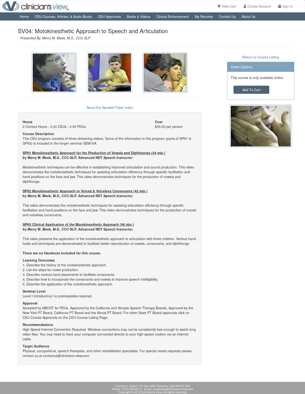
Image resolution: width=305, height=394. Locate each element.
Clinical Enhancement (172, 16)
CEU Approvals (109, 16)
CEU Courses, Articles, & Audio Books (63, 16)
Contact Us (227, 16)
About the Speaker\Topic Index (109, 107)
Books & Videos (138, 16)
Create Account (259, 6)
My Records (204, 16)
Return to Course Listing (260, 57)
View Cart (228, 6)
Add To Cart (251, 89)
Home (24, 16)
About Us (248, 16)
